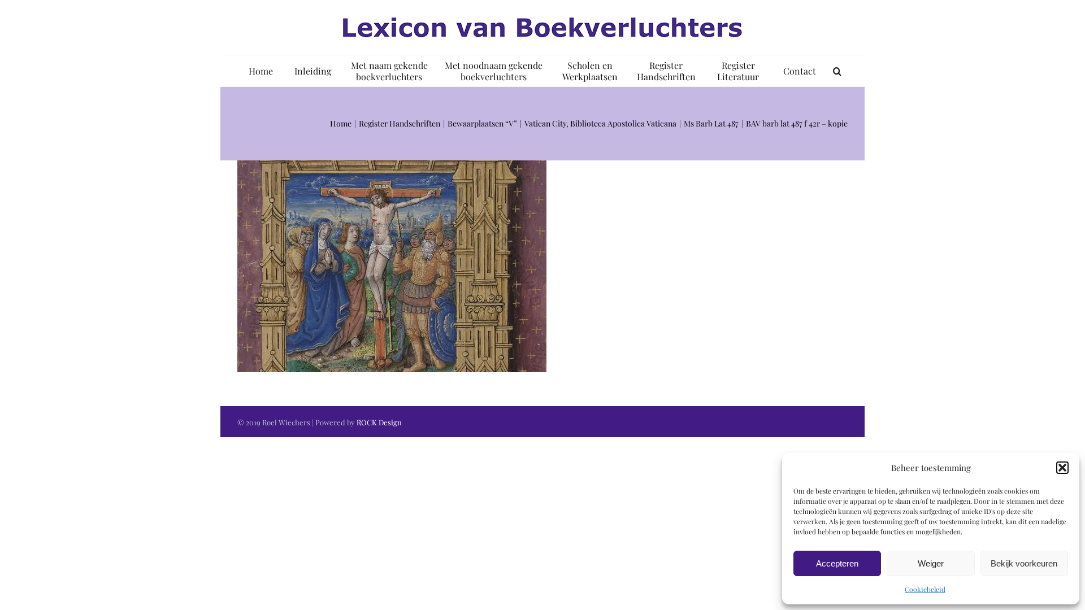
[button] (1062, 467)
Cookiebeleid (925, 589)
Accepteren (837, 563)
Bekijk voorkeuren (1024, 563)
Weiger (931, 563)
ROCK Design (379, 422)
